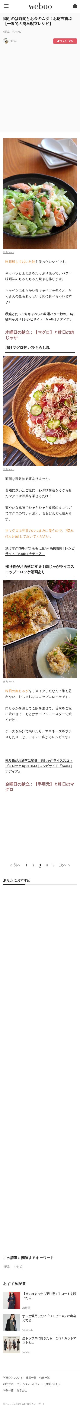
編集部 (26, 1307)
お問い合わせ (53, 1384)
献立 (7, 1266)
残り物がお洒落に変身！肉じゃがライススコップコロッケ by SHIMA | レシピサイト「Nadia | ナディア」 (39, 766)
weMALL (27, 1329)
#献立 (6, 31)
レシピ (18, 1266)
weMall (26, 1352)
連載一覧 (31, 1377)
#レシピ (16, 31)
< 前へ (15, 865)
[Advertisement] (40, 86)
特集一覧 (44, 1377)
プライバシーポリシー (29, 1384)
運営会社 (22, 1390)
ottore (13, 41)
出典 (6, 252)
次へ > (64, 865)
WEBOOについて (13, 1377)
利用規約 (8, 1384)
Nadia (11, 252)
